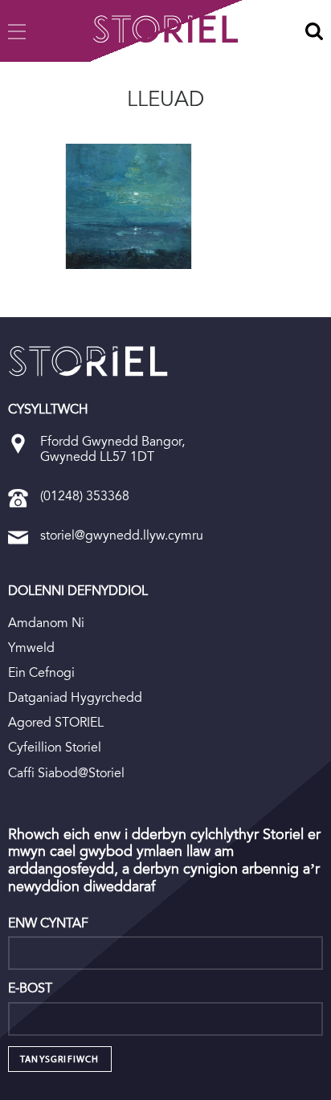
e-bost (30, 988)
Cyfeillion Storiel (54, 747)
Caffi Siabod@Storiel (66, 772)
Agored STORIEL (56, 722)
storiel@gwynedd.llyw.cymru (121, 535)
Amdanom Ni (46, 622)
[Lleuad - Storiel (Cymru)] (88, 361)
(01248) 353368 (84, 495)
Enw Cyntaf (48, 923)
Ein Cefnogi (41, 672)
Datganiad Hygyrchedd (75, 697)
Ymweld (31, 647)
